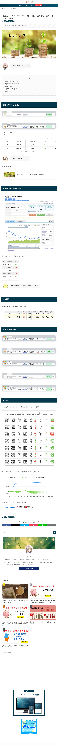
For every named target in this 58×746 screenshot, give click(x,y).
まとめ (9, 91)
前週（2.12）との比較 (13, 81)
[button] (6, 525)
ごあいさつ (38, 5)
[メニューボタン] (2, 2)
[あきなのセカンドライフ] (29, 2)
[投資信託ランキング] (20, 508)
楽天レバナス (10, 21)
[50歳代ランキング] (29, 508)
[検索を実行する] (54, 532)
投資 (5, 21)
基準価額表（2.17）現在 (13, 84)
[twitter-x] (29, 573)
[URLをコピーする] (51, 525)
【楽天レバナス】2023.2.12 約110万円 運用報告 (30, 174)
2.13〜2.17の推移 (12, 89)
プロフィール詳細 (29, 568)
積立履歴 (9, 86)
